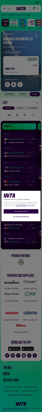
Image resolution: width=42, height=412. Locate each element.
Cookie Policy (20, 205)
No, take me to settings (21, 216)
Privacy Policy (30, 205)
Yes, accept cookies (21, 211)
